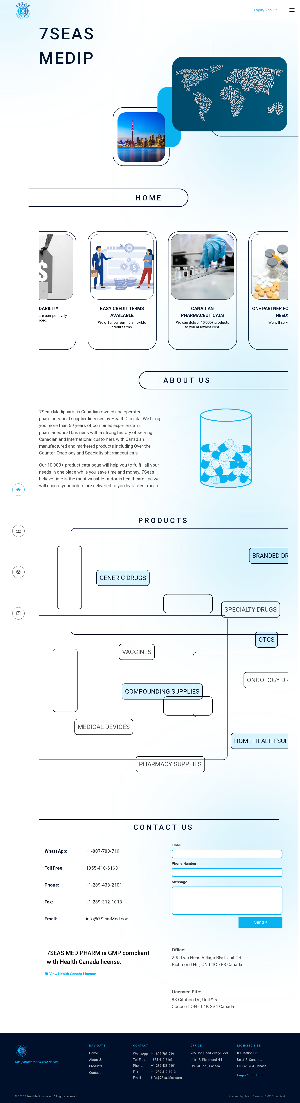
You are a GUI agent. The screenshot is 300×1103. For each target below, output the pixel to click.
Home (93, 1053)
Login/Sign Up (266, 10)
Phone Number (184, 863)
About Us (95, 1060)
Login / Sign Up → (250, 1075)
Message (179, 882)
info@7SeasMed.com (108, 918)
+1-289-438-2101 (104, 885)
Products (95, 1066)
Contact (95, 1073)
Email (176, 845)
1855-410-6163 (102, 868)
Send (259, 922)
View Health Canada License (72, 974)
